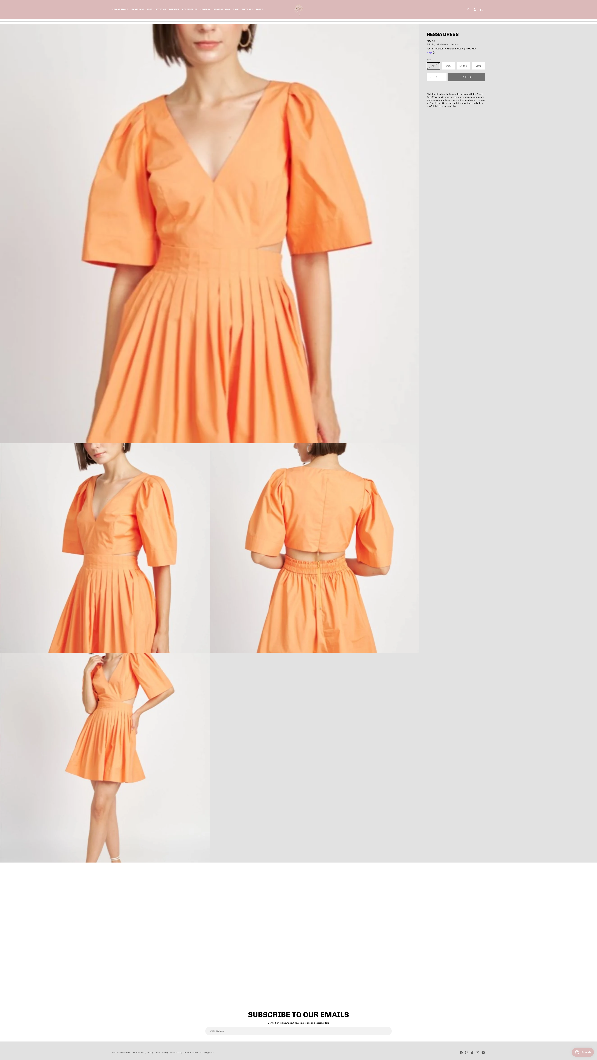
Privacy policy (176, 1052)
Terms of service (191, 1052)
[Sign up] (387, 1031)
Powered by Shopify (144, 1052)
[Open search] (468, 9)
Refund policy (162, 1052)
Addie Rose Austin (127, 1052)
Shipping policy (206, 1052)
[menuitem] (259, 9)
